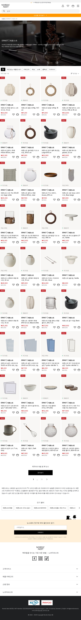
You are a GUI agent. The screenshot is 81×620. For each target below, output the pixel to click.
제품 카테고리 (8, 576)
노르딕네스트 (8, 592)
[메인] (6, 6)
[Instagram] (40, 558)
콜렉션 (44, 69)
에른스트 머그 (74, 508)
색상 (33, 69)
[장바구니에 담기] (17, 114)
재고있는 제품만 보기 (14, 69)
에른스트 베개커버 (40, 508)
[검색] (4, 11)
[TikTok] (47, 558)
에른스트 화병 (7, 508)
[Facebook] (34, 558)
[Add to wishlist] (13, 114)
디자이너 (52, 69)
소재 (38, 69)
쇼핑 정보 (6, 584)
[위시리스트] (67, 5)
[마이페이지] (62, 5)
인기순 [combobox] (75, 73)
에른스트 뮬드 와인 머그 (58, 508)
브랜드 (3, 19)
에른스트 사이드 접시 (23, 508)
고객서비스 (7, 569)
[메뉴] (78, 5)
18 (42, 479)
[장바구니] (73, 5)
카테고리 (27, 69)
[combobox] (40, 11)
